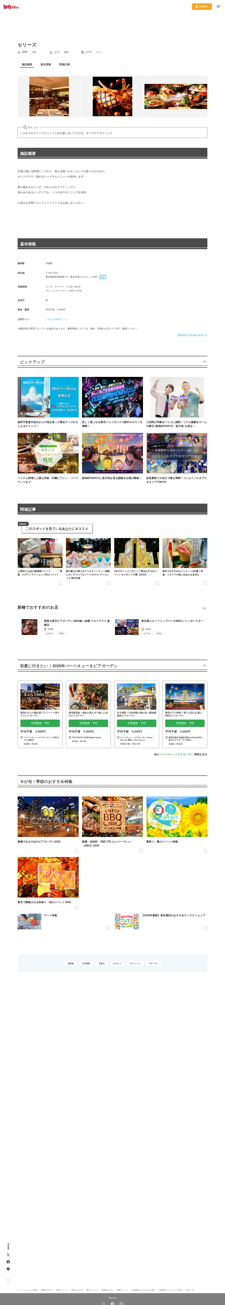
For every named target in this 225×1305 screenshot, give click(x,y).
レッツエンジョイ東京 (28, 1289)
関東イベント (62, 1289)
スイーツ (136, 963)
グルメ (118, 963)
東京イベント (92, 1289)
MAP (103, 277)
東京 (102, 963)
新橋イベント (123, 1289)
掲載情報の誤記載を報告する (192, 335)
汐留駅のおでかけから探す (144, 1289)
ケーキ (154, 963)
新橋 (71, 963)
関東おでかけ (47, 1289)
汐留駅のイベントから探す (171, 1289)
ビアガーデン (186, 754)
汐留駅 (86, 963)
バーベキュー (168, 754)
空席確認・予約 (40, 723)
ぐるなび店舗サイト (56, 319)
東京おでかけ (77, 1289)
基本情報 (28, 244)
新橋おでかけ (107, 1289)
